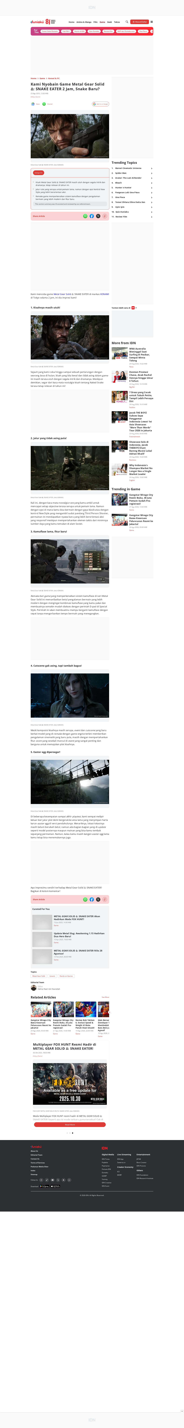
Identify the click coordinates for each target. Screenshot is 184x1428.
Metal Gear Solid (62, 294)
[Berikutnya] (109, 1012)
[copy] (105, 216)
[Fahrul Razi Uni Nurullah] (34, 988)
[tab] (39, 172)
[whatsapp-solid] (85, 216)
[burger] (151, 21)
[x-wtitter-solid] (98, 216)
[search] (127, 21)
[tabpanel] (70, 193)
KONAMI (104, 294)
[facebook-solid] (92, 216)
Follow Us (34, 1368)
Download (34, 1374)
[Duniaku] (43, 22)
